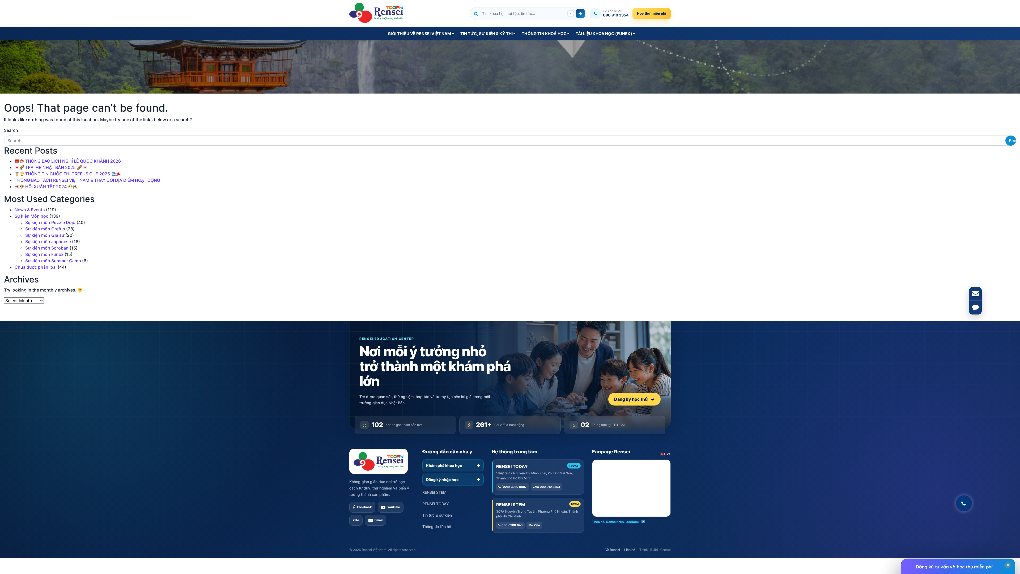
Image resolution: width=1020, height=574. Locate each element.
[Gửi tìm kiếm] (580, 13)
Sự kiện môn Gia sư (44, 235)
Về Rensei (612, 550)
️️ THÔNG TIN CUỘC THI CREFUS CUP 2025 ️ (67, 173)
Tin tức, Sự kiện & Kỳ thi (486, 33)
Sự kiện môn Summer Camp (53, 260)
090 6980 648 (511, 525)
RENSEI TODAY (435, 503)
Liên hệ (629, 550)
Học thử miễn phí (651, 13)
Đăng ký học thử (634, 399)
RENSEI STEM (434, 492)
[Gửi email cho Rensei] (975, 294)
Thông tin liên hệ (436, 526)
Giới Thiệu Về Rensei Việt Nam (419, 33)
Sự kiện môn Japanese (48, 241)
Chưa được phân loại (36, 267)
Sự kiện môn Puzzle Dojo (50, 222)
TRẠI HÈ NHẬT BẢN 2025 (50, 167)
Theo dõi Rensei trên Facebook (616, 522)
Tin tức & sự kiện (437, 515)
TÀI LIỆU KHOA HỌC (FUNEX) (604, 33)
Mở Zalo (534, 525)
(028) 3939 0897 (514, 487)
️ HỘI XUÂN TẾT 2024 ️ (46, 186)
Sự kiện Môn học (31, 216)
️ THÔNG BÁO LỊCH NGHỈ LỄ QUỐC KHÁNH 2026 (72, 161)
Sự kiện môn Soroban (47, 248)
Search (11, 130)
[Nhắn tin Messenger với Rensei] (975, 308)
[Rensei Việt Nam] (376, 13)
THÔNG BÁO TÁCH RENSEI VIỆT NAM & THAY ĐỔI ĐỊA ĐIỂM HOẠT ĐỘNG (87, 180)
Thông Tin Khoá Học (544, 33)
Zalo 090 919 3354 (546, 487)
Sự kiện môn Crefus (45, 228)
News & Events (30, 209)
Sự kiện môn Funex (44, 254)
